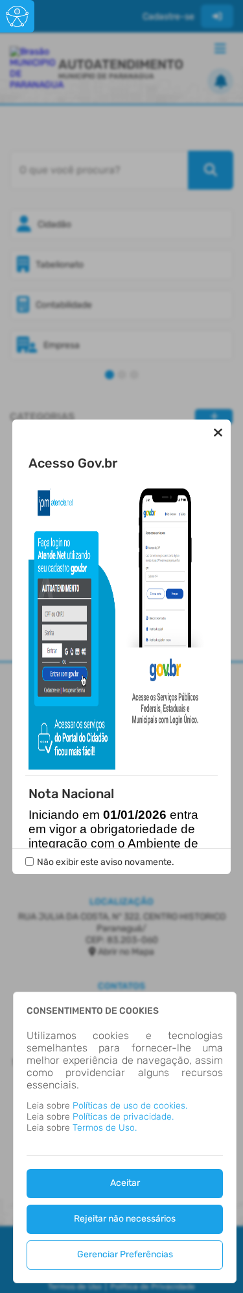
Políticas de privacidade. (123, 1116)
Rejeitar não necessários (125, 1218)
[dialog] (125, 1137)
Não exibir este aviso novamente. (105, 862)
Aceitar (125, 1182)
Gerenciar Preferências (125, 1254)
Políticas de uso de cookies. (130, 1105)
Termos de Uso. (105, 1127)
